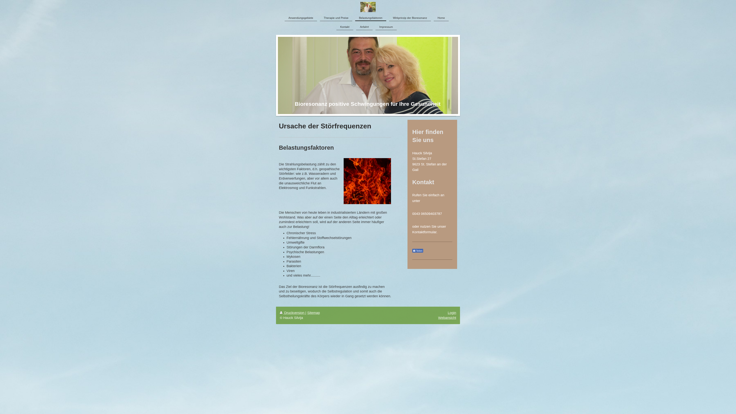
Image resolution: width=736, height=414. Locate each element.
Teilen (419, 251)
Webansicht (447, 318)
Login (452, 313)
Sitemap (313, 313)
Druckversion (294, 313)
